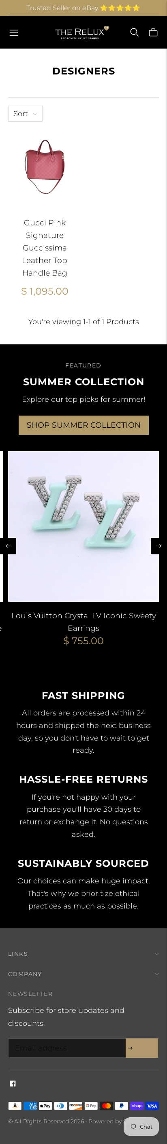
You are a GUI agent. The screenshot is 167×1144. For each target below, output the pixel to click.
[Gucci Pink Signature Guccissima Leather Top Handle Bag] (44, 166)
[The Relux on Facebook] (13, 1084)
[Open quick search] (134, 32)
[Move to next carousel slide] (159, 546)
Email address (39, 1040)
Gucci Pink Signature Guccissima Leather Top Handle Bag (44, 247)
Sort (20, 113)
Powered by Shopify (116, 1121)
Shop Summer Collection (84, 425)
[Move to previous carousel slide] (8, 546)
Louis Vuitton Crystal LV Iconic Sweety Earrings (83, 622)
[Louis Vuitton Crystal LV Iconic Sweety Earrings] (83, 526)
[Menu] (13, 32)
